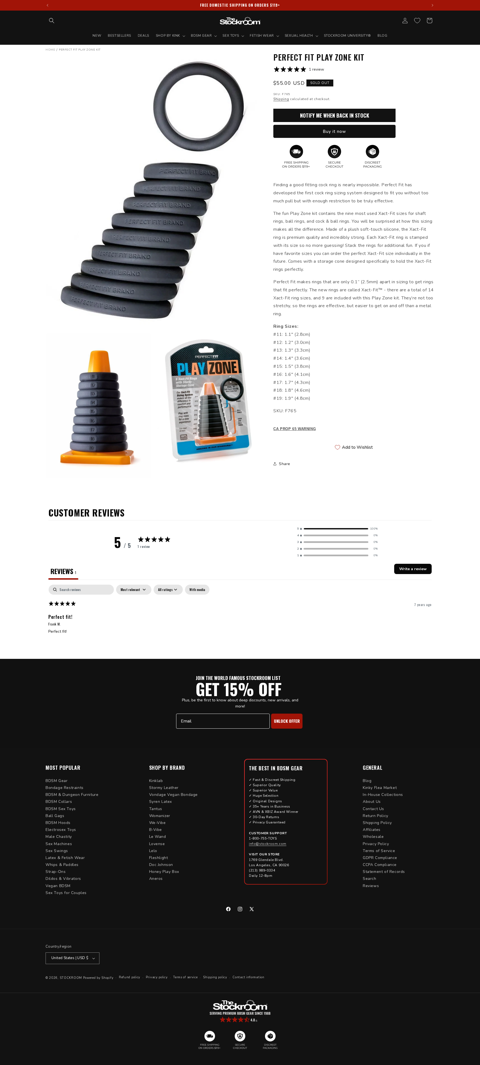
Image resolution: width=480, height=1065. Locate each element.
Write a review (413, 569)
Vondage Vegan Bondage (173, 794)
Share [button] (284, 463)
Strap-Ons (56, 871)
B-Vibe (155, 829)
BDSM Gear (57, 780)
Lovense (157, 843)
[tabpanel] (240, 620)
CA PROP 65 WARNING (294, 429)
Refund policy (129, 977)
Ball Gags (55, 815)
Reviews (371, 885)
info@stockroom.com (267, 843)
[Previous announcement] (47, 5)
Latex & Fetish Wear (65, 857)
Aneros (156, 878)
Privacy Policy (376, 843)
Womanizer (159, 815)
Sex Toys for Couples (66, 892)
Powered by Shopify (98, 978)
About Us (372, 801)
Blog (367, 780)
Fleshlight (158, 857)
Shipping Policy (377, 822)
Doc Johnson (161, 864)
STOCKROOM (71, 978)
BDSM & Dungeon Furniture (72, 794)
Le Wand (157, 836)
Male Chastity (59, 836)
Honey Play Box (164, 871)
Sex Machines (59, 843)
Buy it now (334, 131)
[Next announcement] (432, 5)
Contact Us (373, 808)
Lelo (153, 850)
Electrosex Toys (61, 829)
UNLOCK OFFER (287, 721)
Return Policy (375, 815)
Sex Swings (57, 850)
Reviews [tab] (63, 571)
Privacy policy (157, 977)
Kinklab (156, 780)
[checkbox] (197, 590)
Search (369, 878)
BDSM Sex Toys (61, 808)
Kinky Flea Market (380, 787)
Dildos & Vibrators (63, 878)
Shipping (281, 99)
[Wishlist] (417, 20)
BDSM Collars (59, 801)
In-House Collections (383, 794)
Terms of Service (379, 850)
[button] (52, 20)
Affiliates (372, 829)
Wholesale (373, 836)
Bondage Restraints (65, 787)
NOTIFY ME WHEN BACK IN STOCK (334, 115)
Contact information (248, 977)
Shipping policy (215, 977)
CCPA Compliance (380, 864)
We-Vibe (157, 822)
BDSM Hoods (58, 822)
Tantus (155, 808)
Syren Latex (160, 801)
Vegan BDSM (58, 885)
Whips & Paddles (62, 864)
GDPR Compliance (380, 857)
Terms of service (185, 977)
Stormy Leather (164, 787)
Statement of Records (384, 871)
